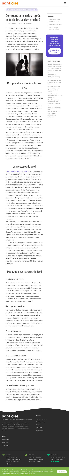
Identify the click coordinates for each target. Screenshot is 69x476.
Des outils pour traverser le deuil (54, 28)
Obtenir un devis (55, 51)
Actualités (39, 428)
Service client (5, 439)
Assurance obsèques (21, 10)
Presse (38, 425)
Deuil (28, 10)
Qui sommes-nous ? (42, 419)
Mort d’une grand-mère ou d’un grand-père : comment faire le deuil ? (54, 101)
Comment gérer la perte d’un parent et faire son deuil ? (54, 82)
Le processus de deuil (55, 24)
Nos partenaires (40, 422)
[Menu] (65, 3)
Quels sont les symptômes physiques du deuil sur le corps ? (54, 76)
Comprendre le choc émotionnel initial (54, 20)
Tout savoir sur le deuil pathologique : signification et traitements (54, 114)
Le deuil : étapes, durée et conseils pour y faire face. (55, 65)
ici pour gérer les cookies (28, 473)
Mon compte (5, 445)
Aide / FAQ (5, 442)
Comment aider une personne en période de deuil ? (54, 107)
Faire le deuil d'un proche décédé (18, 171)
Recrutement (39, 430)
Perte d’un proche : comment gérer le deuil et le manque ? (55, 95)
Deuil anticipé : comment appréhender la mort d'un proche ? (55, 70)
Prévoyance (12, 10)
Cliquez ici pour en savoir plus (11, 473)
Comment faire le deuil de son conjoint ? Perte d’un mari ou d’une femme (54, 88)
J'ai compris (61, 472)
